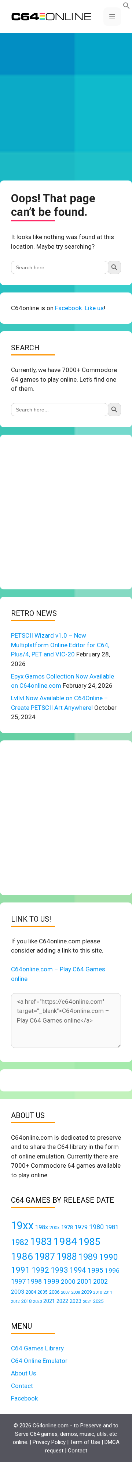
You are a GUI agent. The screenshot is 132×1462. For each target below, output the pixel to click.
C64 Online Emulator (39, 1360)
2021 (49, 1301)
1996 (112, 1270)
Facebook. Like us (79, 308)
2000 (68, 1281)
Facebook (24, 1398)
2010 (97, 1292)
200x (55, 1227)
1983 (41, 1242)
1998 (34, 1281)
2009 (86, 1292)
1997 (18, 1281)
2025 (98, 1301)
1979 (81, 1227)
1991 (20, 1270)
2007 (65, 1292)
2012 (15, 1301)
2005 (42, 1292)
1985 (89, 1241)
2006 (54, 1292)
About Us (23, 1373)
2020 (37, 1301)
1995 (95, 1270)
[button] (126, 7)
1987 (44, 1256)
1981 (111, 1227)
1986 (22, 1256)
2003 (17, 1292)
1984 (65, 1241)
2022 (62, 1301)
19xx (22, 1225)
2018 (26, 1301)
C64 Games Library (37, 1348)
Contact (22, 1385)
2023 (75, 1301)
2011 (107, 1292)
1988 (66, 1256)
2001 (84, 1281)
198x (41, 1227)
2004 (31, 1292)
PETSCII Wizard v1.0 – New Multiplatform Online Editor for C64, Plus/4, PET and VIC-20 (60, 645)
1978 (67, 1227)
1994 (78, 1270)
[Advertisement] (66, 107)
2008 (75, 1292)
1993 (59, 1270)
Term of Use (85, 1442)
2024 (87, 1301)
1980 (96, 1227)
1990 (108, 1257)
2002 (100, 1281)
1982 (20, 1242)
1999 (51, 1281)
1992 (40, 1270)
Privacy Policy (49, 1442)
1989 (88, 1257)
